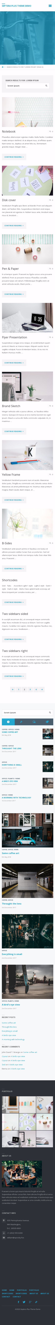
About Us (34, 1293)
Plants (11, 779)
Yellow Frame (11, 474)
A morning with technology (16, 797)
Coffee (4, 729)
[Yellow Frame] (27, 455)
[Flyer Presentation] (27, 318)
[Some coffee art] (48, 734)
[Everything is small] (48, 766)
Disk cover (9, 200)
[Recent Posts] (8, 722)
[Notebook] (27, 112)
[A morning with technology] (48, 799)
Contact (6, 1297)
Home (4, 1290)
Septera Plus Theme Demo (16, 5)
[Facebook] (18, 1302)
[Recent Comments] (34, 722)
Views (17, 729)
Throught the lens (11, 748)
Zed (3, 1064)
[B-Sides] (27, 524)
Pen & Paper (10, 269)
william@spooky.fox (15, 1237)
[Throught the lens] (48, 750)
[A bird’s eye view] (48, 783)
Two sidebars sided (15, 614)
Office (11, 729)
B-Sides (7, 543)
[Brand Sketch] (27, 386)
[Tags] (46, 722)
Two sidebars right (15, 651)
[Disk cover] (27, 181)
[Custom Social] (36, 1302)
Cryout (4, 1056)
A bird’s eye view (10, 781)
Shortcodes (9, 580)
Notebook (8, 131)
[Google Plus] (30, 1302)
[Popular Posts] (21, 722)
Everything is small (12, 765)
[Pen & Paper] (27, 249)
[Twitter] (24, 1302)
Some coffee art (10, 732)
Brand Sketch (11, 406)
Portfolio (22, 1290)
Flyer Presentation (14, 337)
